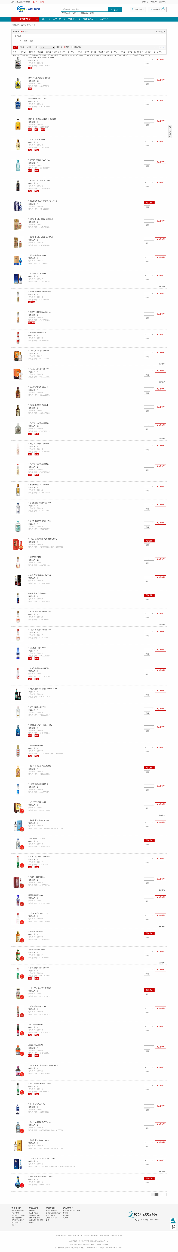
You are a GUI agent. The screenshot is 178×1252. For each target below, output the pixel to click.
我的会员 (138, 9)
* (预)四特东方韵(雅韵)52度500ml (40, 1177)
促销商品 (72, 19)
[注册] (42, 2)
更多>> (13, 1225)
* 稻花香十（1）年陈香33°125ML (40, 237)
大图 (59, 47)
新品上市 (57, 19)
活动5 (101, 52)
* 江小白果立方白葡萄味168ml (39, 521)
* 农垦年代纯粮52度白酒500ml (39, 292)
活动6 (94, 52)
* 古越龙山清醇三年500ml (38, 405)
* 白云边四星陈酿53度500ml (39, 369)
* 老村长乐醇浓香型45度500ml (39, 503)
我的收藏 (162, 2)
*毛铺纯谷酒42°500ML (36, 838)
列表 (66, 47)
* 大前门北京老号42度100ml (39, 423)
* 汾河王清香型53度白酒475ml (39, 630)
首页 (44, 19)
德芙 (92, 13)
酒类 (28, 25)
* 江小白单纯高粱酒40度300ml (39, 1122)
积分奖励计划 (16, 1222)
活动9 (72, 52)
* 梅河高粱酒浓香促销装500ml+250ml (42, 689)
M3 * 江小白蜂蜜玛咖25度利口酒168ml (42, 119)
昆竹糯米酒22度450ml (36, 931)
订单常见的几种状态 (18, 1215)
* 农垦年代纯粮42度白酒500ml (39, 312)
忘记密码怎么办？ (52, 1218)
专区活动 (32, 52)
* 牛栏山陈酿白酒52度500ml (39, 968)
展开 (170, 128)
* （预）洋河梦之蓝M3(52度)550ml (41, 1158)
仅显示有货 (77, 47)
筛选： (15, 52)
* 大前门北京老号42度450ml (39, 444)
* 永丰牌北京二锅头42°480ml (39, 180)
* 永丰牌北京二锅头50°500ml (39, 160)
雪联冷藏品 (88, 19)
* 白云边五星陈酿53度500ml (39, 351)
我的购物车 (157, 9)
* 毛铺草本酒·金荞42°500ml (38, 1140)
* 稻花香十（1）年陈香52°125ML (40, 219)
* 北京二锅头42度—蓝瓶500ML (40, 725)
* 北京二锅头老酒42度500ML (39, 857)
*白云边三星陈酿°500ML (37, 802)
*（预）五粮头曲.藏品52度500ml (40, 988)
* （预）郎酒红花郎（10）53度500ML (42, 539)
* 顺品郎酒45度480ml (36, 745)
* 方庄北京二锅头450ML (37, 648)
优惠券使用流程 (16, 1218)
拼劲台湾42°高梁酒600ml (37, 593)
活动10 (64, 52)
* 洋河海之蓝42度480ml (37, 255)
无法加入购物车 (51, 1211)
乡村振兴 (147, 52)
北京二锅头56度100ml (36, 1045)
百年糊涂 (84, 13)
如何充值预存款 (34, 1218)
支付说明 (32, 1211)
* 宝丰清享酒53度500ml (37, 707)
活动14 (23, 52)
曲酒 (25, 41)
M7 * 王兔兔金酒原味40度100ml (40, 78)
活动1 (130, 52)
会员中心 (104, 19)
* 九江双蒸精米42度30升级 (38, 784)
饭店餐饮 (138, 52)
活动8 (80, 52)
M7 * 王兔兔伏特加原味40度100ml (41, 58)
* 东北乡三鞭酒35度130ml (38, 387)
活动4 (108, 52)
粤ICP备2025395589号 (89, 1235)
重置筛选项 (160, 32)
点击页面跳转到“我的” (53, 1213)
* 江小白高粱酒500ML (36, 1104)
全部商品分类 (29, 18)
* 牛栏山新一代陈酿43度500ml (39, 1084)
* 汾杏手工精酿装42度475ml (39, 668)
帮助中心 (145, 2)
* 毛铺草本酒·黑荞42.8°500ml (39, 820)
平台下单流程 (33, 1213)
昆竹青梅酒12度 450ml (36, 950)
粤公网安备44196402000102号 (111, 1235)
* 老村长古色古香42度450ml (39, 485)
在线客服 (66, 1215)
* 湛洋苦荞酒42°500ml (36, 139)
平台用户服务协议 (17, 1211)
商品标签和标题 (34, 1215)
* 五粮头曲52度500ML (36, 877)
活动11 (56, 52)
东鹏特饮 (75, 13)
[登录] (35, 2)
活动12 (48, 52)
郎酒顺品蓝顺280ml (35, 895)
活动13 (40, 52)
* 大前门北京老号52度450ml (39, 464)
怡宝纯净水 (65, 13)
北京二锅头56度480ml (36, 1024)
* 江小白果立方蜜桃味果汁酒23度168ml (43, 1065)
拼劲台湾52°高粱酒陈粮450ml (39, 575)
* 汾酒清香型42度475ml (37, 1006)
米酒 (31, 41)
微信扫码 (173, 1227)
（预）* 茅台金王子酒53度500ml (40, 766)
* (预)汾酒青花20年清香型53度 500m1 (42, 201)
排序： (37, 47)
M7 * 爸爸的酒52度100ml (37, 99)
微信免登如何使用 (17, 1220)
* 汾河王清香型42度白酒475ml (39, 612)
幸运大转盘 (15, 1213)
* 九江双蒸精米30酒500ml (38, 913)
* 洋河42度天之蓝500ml (37, 273)
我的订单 (154, 2)
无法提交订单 (50, 1215)
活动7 (87, 52)
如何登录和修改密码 (36, 1220)
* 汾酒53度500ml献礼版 (37, 333)
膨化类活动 (158, 52)
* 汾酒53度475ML (35, 557)
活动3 (115, 52)
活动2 (123, 52)
